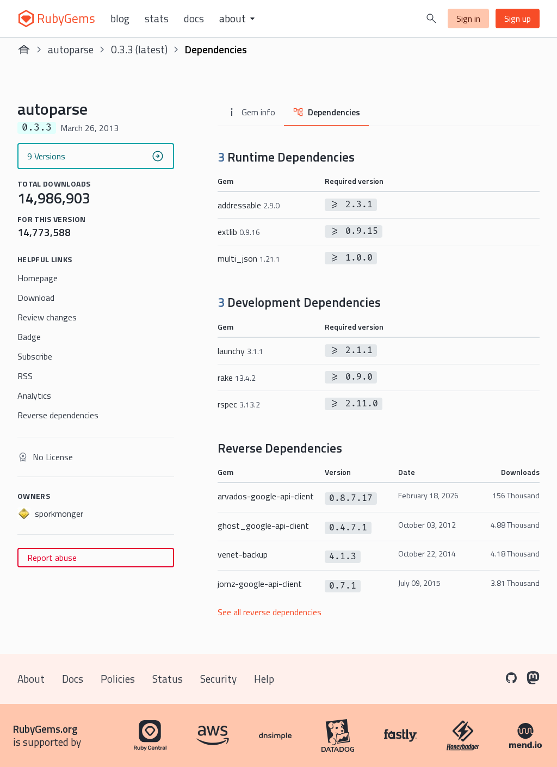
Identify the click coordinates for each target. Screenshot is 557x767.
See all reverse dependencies (269, 611)
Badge (29, 336)
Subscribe (34, 356)
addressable (249, 205)
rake (237, 377)
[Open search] (431, 18)
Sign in (468, 18)
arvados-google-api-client (266, 496)
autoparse (71, 49)
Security (218, 678)
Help (264, 678)
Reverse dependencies (57, 415)
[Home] (24, 49)
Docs (194, 18)
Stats (157, 18)
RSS (25, 375)
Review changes (47, 317)
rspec (239, 404)
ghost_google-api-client (263, 525)
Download (35, 297)
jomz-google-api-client (260, 583)
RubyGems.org (45, 729)
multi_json (249, 258)
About (31, 678)
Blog (119, 18)
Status (167, 678)
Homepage (37, 277)
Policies (118, 678)
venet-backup (243, 554)
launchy (240, 350)
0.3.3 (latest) (139, 49)
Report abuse (52, 557)
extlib (239, 231)
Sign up (517, 18)
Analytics (34, 395)
